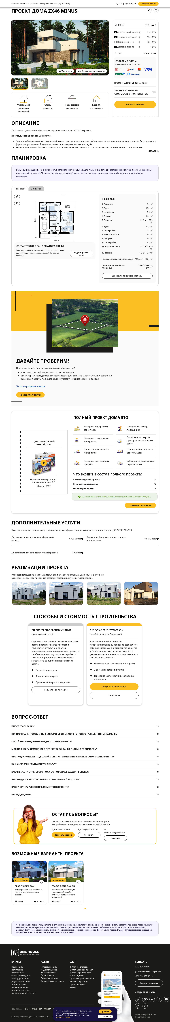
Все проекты (17, 967)
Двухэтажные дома (20, 981)
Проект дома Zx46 (24, 886)
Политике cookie (63, 1017)
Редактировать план (81, 253)
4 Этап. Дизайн (77, 975)
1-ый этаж (19, 188)
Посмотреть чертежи (140, 505)
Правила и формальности (82, 978)
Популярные (17, 970)
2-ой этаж (36, 188)
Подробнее (114, 695)
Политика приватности (145, 1014)
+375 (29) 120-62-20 (144, 976)
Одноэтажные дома (20, 975)
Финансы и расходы (79, 981)
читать (152, 151)
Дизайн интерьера (49, 978)
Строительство (48, 975)
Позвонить (89, 835)
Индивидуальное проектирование (49, 971)
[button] (14, 909)
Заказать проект (135, 104)
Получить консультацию (55, 690)
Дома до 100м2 (18, 984)
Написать (115, 838)
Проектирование (78, 984)
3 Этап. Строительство (80, 972)
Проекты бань (18, 972)
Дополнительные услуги (52, 981)
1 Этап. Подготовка (79, 967)
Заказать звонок (148, 3)
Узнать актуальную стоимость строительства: (131, 92)
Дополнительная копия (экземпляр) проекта (34, 552)
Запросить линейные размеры (127, 276)
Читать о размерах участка (30, 386)
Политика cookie (142, 1017)
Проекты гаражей (19, 987)
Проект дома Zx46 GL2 (63, 886)
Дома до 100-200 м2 (21, 990)
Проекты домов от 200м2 (23, 993)
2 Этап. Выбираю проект (81, 970)
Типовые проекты (49, 967)
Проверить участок (30, 394)
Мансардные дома (20, 978)
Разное (73, 987)
